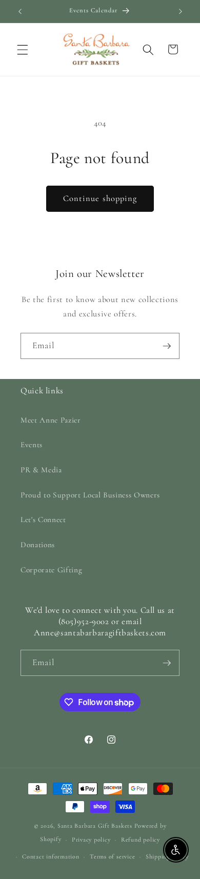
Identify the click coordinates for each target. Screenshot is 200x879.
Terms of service (112, 856)
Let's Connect (43, 519)
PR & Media (41, 469)
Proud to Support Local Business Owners (90, 495)
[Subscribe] (166, 346)
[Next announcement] (180, 11)
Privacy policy (91, 839)
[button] (22, 49)
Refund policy (140, 839)
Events (32, 444)
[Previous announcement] (20, 11)
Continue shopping (100, 198)
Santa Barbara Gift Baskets (94, 825)
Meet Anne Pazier (51, 420)
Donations (38, 544)
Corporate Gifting (51, 569)
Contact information (50, 856)
